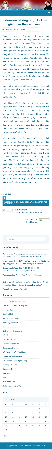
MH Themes (42, 446)
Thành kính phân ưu (11, 344)
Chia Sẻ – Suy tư (9, 339)
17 (6, 421)
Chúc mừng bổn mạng (11, 348)
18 (13, 421)
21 (33, 421)
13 (26, 417)
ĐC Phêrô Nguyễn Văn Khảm (14, 352)
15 (39, 417)
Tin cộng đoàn (8, 310)
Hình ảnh (6, 373)
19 (19, 421)
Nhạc (5, 377)
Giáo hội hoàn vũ (9, 327)
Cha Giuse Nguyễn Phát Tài (14, 356)
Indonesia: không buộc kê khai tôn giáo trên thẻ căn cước (25, 203)
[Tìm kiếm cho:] (26, 239)
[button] (48, 13)
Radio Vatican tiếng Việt (12, 386)
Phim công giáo (9, 382)
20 (26, 421)
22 (39, 421)
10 (6, 417)
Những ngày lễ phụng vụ (12, 331)
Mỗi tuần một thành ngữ (12, 335)
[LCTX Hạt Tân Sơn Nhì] (26, 9)
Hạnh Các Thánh (9, 369)
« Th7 (5, 436)
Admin (23, 29)
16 (46, 417)
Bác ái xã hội (8, 314)
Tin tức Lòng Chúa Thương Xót (15, 306)
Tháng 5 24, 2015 (11, 29)
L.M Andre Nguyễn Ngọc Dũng (15, 361)
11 (13, 417)
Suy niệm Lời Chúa (10, 318)
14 (33, 417)
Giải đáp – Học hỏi (10, 365)
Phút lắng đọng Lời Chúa (12, 323)
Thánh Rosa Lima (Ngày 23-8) (15, 289)
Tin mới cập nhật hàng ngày (14, 301)
